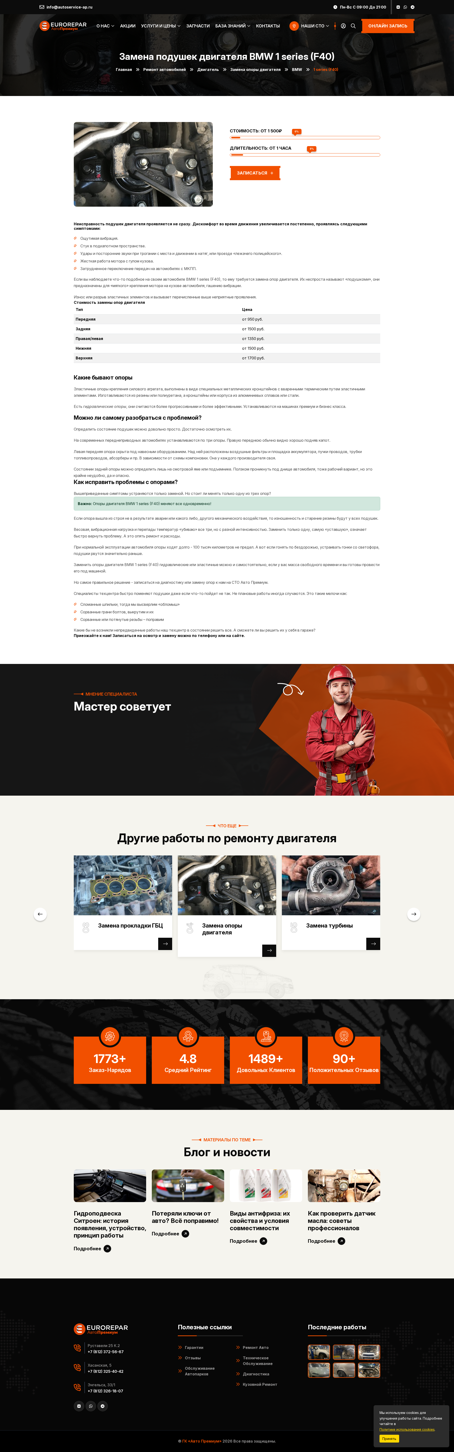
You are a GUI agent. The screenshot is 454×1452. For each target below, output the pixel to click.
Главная (124, 69)
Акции (127, 25)
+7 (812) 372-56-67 (106, 1351)
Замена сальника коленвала (226, 929)
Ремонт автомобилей (164, 69)
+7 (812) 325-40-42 (105, 1371)
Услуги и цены (158, 25)
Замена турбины (121, 925)
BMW (297, 69)
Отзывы (193, 1358)
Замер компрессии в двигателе (334, 929)
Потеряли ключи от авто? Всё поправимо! (185, 1217)
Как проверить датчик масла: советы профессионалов (341, 1221)
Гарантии (194, 1347)
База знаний (230, 25)
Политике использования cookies (407, 1429)
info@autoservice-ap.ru (69, 7)
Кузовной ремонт (260, 1384)
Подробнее (87, 1248)
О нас (103, 25)
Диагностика (256, 1374)
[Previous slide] (40, 914)
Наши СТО (312, 25)
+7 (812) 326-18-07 (105, 1391)
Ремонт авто (256, 1347)
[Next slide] (413, 914)
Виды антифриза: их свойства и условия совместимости (260, 1221)
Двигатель (208, 69)
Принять (389, 1439)
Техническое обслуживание (258, 1361)
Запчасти (198, 25)
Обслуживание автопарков (200, 1371)
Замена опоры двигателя (255, 69)
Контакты (268, 25)
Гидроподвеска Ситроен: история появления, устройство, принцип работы (110, 1224)
